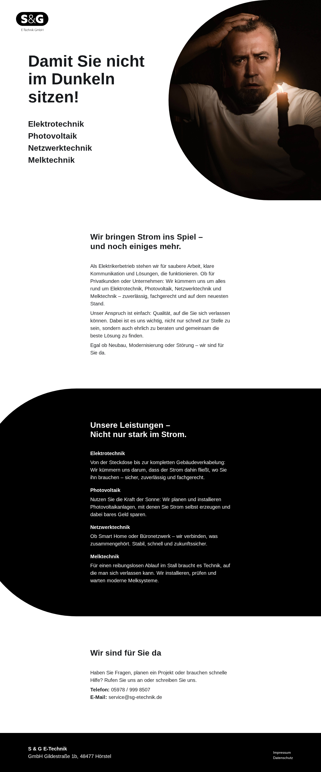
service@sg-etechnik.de (135, 697)
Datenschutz (283, 758)
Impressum (282, 752)
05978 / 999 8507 (130, 689)
